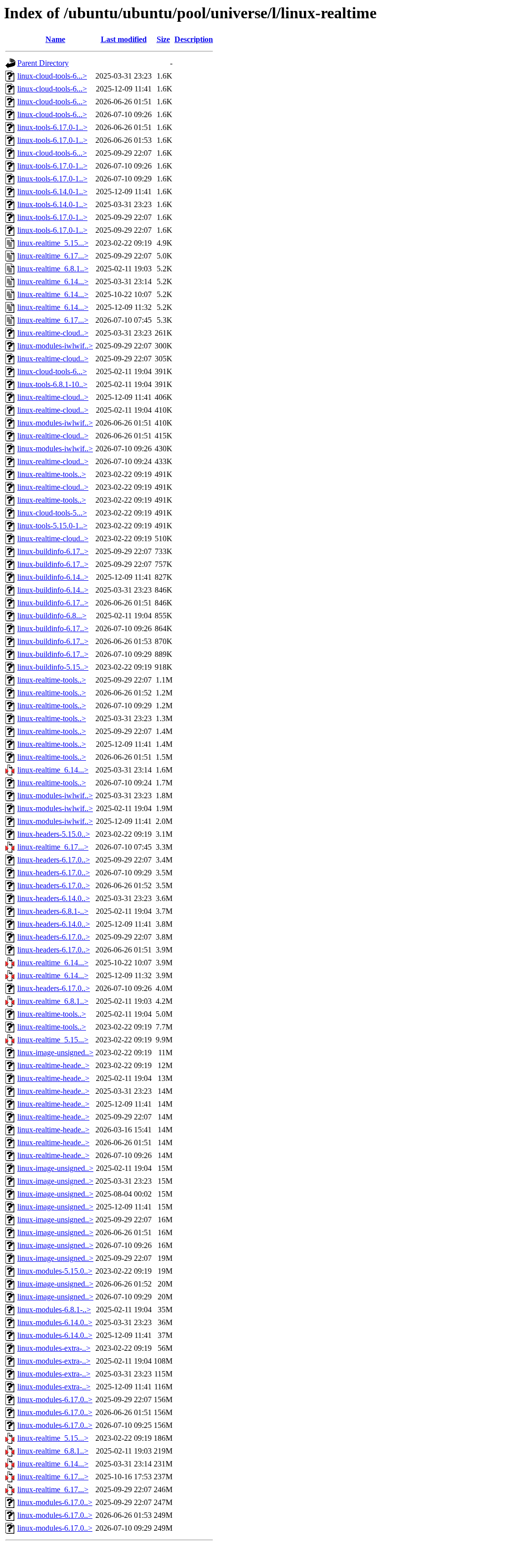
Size (163, 39)
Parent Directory (43, 63)
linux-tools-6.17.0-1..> (52, 127)
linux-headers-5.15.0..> (53, 834)
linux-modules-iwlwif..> (55, 346)
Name (55, 39)
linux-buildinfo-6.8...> (51, 615)
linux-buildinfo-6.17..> (52, 551)
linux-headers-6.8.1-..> (52, 911)
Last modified (124, 39)
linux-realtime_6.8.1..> (52, 268)
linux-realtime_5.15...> (52, 243)
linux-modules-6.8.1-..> (54, 1309)
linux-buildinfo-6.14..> (52, 577)
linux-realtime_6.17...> (52, 256)
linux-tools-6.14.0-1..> (52, 191)
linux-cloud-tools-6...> (52, 76)
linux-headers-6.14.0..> (53, 898)
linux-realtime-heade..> (53, 1065)
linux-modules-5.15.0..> (54, 1271)
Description (193, 39)
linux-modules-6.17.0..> (54, 1399)
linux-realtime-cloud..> (52, 333)
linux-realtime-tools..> (51, 474)
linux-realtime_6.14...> (52, 281)
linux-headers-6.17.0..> (53, 860)
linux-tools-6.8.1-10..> (52, 384)
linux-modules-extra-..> (53, 1348)
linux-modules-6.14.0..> (54, 1322)
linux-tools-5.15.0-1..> (52, 525)
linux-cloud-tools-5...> (52, 513)
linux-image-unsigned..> (55, 1052)
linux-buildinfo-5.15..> (52, 667)
